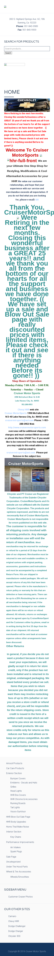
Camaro (12, 916)
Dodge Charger (15, 931)
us (37, 199)
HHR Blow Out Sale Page (18, 816)
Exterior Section (14, 773)
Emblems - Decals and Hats (23, 782)
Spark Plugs (16, 851)
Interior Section (13, 831)
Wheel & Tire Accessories (18, 871)
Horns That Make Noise (17, 826)
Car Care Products (15, 768)
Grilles (13, 786)
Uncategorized (13, 861)
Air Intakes (15, 847)
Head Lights (16, 791)
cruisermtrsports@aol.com (19, 420)
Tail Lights (15, 807)
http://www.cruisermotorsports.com (27, 427)
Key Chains (15, 837)
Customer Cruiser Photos (20, 896)
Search (8, 53)
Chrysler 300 (14, 936)
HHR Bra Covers (18, 795)
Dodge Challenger (16, 926)
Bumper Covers (17, 778)
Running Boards (17, 803)
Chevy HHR (23, 409)
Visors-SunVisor (18, 811)
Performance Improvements (20, 842)
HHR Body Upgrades (16, 821)
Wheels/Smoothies (19, 877)
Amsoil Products (14, 763)
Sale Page (11, 856)
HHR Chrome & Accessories (24, 799)
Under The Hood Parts (17, 866)
